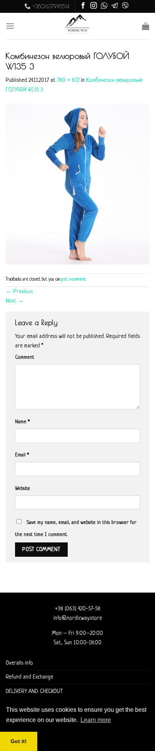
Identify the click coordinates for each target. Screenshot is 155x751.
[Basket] (145, 26)
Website (22, 488)
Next (15, 301)
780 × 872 (68, 80)
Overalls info (19, 663)
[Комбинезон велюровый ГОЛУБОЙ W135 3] (77, 184)
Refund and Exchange (29, 677)
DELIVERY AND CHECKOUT (34, 691)
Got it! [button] (19, 741)
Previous (19, 292)
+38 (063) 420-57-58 (77, 609)
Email (22, 455)
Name (22, 422)
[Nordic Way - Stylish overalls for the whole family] (78, 26)
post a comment (73, 279)
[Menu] (10, 26)
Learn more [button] (96, 720)
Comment (24, 357)
